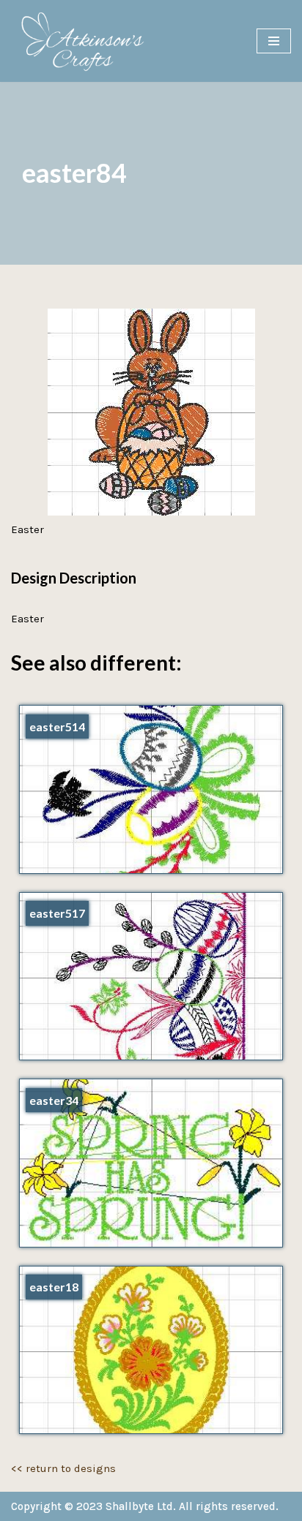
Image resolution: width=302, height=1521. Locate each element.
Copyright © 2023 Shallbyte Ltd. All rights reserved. (145, 1506)
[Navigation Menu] (274, 41)
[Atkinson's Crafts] (88, 41)
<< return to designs (63, 1468)
